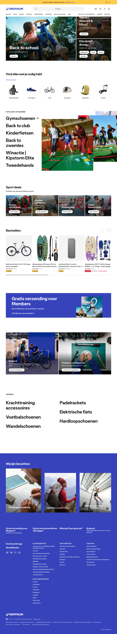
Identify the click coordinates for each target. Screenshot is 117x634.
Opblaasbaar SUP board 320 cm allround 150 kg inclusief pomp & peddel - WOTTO (44, 265)
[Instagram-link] (15, 552)
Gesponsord (105, 17)
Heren (93, 52)
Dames (101, 52)
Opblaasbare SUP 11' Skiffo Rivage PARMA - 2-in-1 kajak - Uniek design (98, 265)
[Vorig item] (103, 230)
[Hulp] (100, 9)
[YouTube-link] (11, 552)
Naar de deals (14, 211)
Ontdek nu (84, 34)
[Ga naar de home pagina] (14, 9)
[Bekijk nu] (41, 39)
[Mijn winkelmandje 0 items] (109, 9)
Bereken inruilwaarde (16, 370)
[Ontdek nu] (93, 27)
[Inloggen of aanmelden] (104, 9)
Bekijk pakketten (42, 211)
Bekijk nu (14, 56)
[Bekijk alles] (93, 50)
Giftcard (107, 14)
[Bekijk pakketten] (45, 205)
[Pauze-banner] (106, 2)
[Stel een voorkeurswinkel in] (96, 9)
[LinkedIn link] (19, 552)
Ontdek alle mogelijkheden (71, 370)
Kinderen (83, 56)
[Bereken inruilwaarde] (32, 353)
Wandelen (85, 98)
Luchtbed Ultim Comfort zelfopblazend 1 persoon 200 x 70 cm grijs (71, 265)
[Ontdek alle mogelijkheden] (85, 353)
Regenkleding (13, 98)
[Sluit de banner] (109, 2)
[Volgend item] (109, 230)
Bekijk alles (84, 52)
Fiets (49, 98)
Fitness (103, 98)
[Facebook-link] (7, 552)
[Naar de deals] (19, 205)
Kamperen (67, 98)
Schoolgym (31, 98)
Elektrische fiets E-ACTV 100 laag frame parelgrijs (18, 265)
